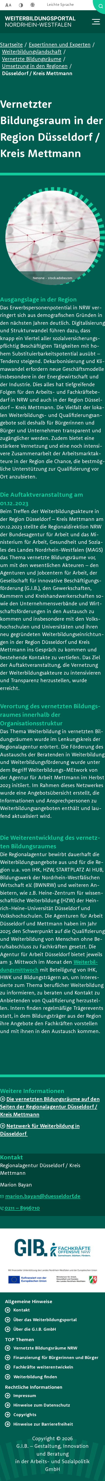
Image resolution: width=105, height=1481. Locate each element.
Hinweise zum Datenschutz (41, 1405)
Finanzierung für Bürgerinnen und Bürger (55, 1358)
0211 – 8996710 (22, 1208)
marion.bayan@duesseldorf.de (42, 1196)
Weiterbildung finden (35, 1377)
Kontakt (21, 1310)
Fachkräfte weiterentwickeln (43, 1367)
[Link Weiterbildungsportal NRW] (40, 21)
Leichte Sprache (60, 5)
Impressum (24, 1396)
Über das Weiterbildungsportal (45, 1320)
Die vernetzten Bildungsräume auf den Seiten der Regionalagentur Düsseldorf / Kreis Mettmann (50, 1107)
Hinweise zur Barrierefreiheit (43, 1424)
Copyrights (24, 1415)
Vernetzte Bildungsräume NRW (45, 1348)
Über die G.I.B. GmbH (34, 1329)
